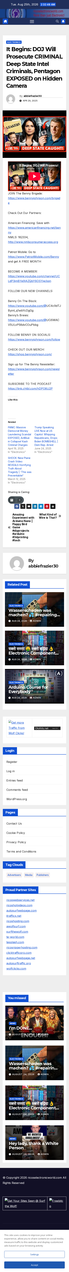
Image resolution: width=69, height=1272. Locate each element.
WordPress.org (16, 799)
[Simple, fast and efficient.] (47, 728)
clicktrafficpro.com (18, 952)
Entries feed (14, 780)
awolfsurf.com (16, 926)
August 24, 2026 (23, 1034)
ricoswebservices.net (20, 900)
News (12, 1023)
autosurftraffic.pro (18, 963)
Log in (10, 771)
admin (37, 621)
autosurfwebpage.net (20, 958)
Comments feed (17, 790)
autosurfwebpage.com (21, 910)
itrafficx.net (13, 916)
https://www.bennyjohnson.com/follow (34, 339)
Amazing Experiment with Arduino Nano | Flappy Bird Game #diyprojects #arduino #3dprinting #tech (23, 527)
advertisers (14, 874)
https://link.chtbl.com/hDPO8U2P (30, 388)
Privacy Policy (16, 842)
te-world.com (15, 937)
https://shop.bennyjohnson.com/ (30, 354)
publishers (43, 874)
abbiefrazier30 (33, 96)
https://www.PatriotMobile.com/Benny (33, 256)
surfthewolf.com (17, 931)
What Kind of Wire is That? (48, 516)
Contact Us (14, 823)
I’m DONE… (20, 1028)
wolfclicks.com (16, 968)
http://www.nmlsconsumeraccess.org (33, 242)
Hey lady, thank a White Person (33, 1145)
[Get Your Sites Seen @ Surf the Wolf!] (25, 1203)
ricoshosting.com (17, 921)
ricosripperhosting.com (21, 947)
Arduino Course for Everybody (28, 689)
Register (12, 762)
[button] (57, 21)
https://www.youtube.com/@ (27, 305)
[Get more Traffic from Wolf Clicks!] (19, 727)
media (28, 874)
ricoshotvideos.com (19, 905)
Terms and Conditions (21, 851)
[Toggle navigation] (32, 21)
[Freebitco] (56, 1203)
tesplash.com (15, 942)
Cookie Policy (15, 833)
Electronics (14, 42)
